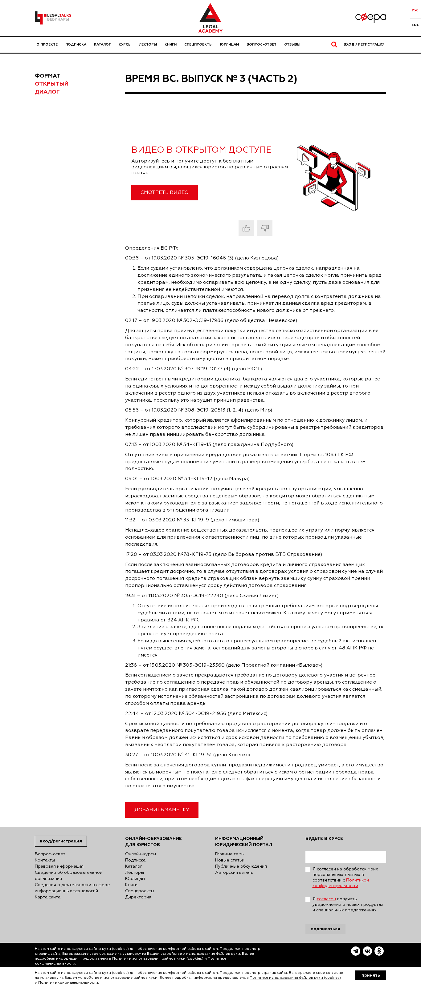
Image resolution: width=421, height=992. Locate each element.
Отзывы (292, 44)
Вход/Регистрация (61, 841)
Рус (415, 10)
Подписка (75, 44)
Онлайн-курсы (140, 854)
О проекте (47, 44)
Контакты (45, 860)
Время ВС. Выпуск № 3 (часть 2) (211, 79)
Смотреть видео (165, 192)
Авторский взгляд (234, 872)
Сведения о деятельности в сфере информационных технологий (72, 888)
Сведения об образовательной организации (68, 875)
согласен (326, 899)
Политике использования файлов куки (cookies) (157, 959)
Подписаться (325, 928)
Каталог (102, 44)
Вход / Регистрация (364, 44)
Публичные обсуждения (241, 866)
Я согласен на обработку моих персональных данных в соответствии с (345, 877)
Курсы (125, 44)
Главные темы (229, 854)
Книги (171, 44)
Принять (371, 975)
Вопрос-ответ (261, 44)
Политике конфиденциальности (68, 983)
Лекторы (148, 44)
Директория (138, 897)
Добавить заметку (161, 810)
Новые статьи (229, 860)
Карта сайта (47, 897)
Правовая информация (59, 866)
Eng (415, 25)
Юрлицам (229, 44)
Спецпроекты (198, 44)
